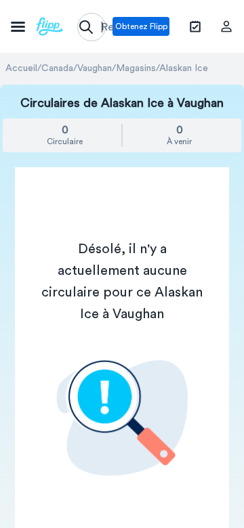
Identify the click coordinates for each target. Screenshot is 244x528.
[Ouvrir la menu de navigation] (37, 26)
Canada (57, 68)
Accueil (21, 68)
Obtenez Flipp (141, 26)
